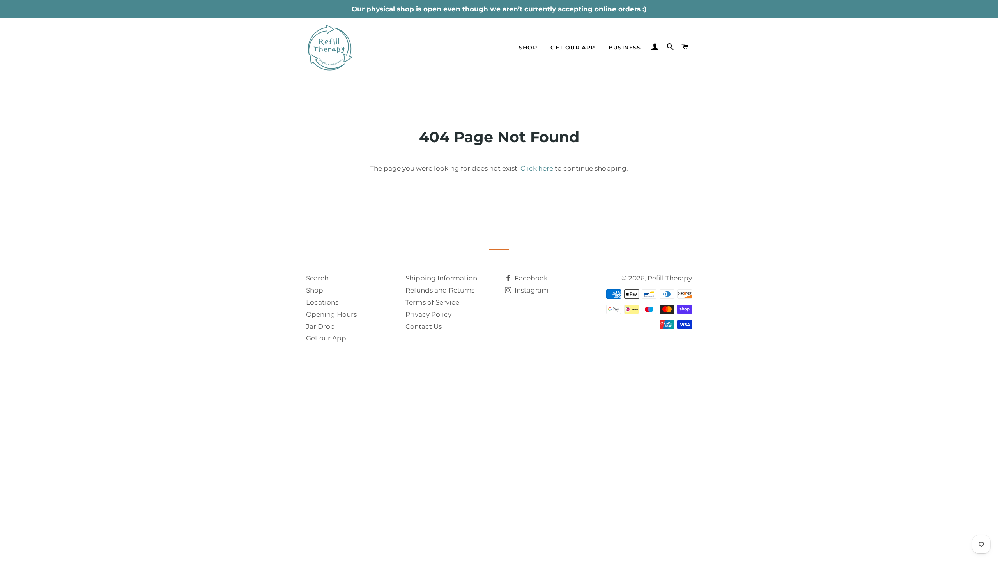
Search (317, 278)
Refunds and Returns (439, 290)
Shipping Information (441, 278)
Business (625, 47)
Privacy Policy (428, 314)
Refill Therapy (670, 278)
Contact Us (423, 326)
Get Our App (572, 47)
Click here (536, 168)
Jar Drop (320, 326)
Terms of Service (432, 302)
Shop (528, 47)
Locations (322, 302)
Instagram (531, 290)
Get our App (326, 338)
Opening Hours (331, 314)
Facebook (530, 278)
